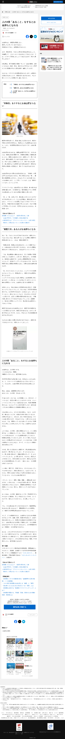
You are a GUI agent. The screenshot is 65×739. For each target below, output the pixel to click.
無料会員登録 (51, 18)
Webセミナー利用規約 (38, 716)
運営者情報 (16, 712)
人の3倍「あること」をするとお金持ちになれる (24, 91)
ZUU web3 (57, 717)
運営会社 (22, 712)
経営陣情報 (27, 712)
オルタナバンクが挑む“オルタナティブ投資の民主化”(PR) (24, 7)
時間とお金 (5, 17)
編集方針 (9, 716)
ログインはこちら (51, 22)
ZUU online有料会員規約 (27, 716)
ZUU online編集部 (9, 32)
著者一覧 (51, 712)
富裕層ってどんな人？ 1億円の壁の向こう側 (15, 215)
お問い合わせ (44, 712)
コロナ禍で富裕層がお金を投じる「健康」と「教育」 (19, 583)
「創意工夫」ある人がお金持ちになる (23, 88)
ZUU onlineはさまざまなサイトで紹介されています (12, 714)
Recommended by (25, 675)
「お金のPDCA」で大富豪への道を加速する (15, 218)
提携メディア (27, 714)
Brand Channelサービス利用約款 (51, 716)
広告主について (35, 714)
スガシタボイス (27, 553)
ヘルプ (62, 717)
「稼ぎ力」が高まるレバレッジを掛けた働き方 (16, 222)
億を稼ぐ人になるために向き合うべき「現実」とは (18, 585)
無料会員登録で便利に (58, 1)
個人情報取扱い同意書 (41, 717)
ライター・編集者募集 (58, 712)
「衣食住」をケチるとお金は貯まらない (24, 84)
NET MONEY (50, 717)
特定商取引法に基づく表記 (6, 717)
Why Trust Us (60, 714)
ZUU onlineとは (9, 712)
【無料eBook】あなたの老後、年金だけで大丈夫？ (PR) (42, 6)
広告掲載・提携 (37, 712)
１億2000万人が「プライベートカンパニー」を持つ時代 (18, 220)
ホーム (3, 712)
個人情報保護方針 (32, 717)
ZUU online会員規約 (16, 716)
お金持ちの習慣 (6, 631)
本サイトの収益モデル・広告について (47, 714)
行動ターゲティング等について (20, 717)
